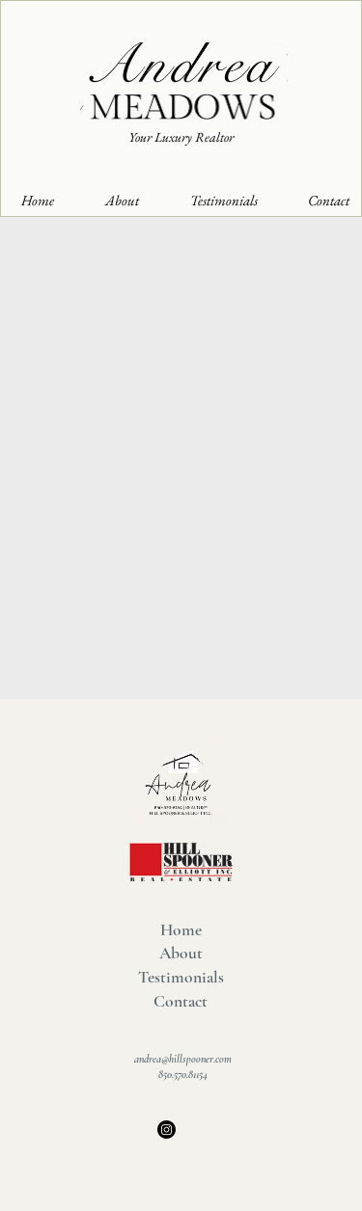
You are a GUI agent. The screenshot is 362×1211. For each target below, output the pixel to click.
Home (181, 930)
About (181, 953)
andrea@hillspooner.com (183, 1058)
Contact (180, 1001)
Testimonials (181, 977)
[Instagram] (166, 1129)
